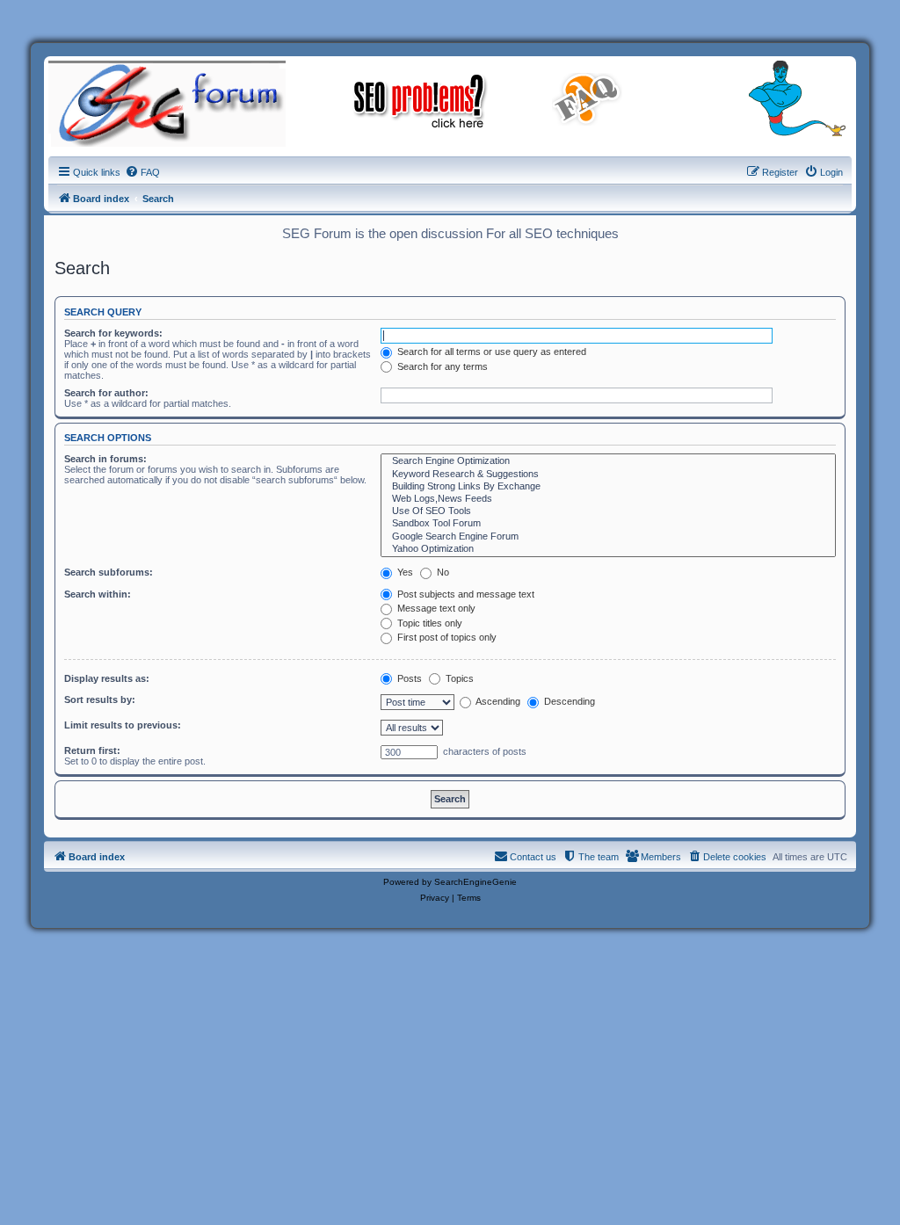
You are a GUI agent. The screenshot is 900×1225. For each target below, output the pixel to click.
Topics (458, 678)
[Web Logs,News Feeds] (608, 499)
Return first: (92, 750)
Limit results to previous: (122, 725)
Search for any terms (441, 366)
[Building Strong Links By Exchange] (608, 487)
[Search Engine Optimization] (608, 461)
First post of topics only (446, 637)
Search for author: (106, 393)
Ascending (497, 701)
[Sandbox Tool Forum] (608, 524)
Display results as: (106, 678)
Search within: (97, 594)
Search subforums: (108, 572)
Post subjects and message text (464, 594)
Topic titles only (428, 623)
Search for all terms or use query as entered (490, 351)
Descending (568, 701)
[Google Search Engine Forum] (608, 537)
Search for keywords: (113, 333)
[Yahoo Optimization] (608, 549)
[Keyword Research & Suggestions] (608, 474)
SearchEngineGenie (475, 882)
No (441, 572)
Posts (408, 678)
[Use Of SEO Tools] (608, 511)
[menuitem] (142, 172)
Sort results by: (99, 699)
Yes (404, 572)
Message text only (435, 608)
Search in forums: (105, 458)
